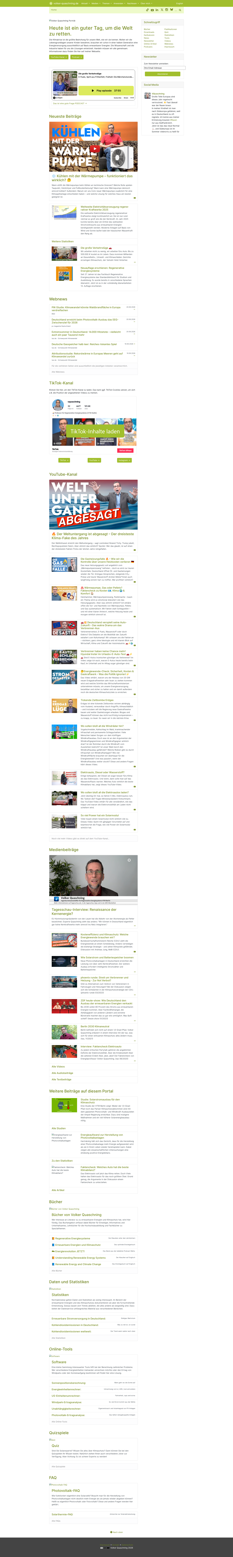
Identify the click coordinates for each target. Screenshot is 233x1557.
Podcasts (148, 46)
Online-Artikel (150, 44)
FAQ (53, 1477)
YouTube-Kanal (63, 474)
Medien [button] (95, 3)
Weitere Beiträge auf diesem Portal (81, 1091)
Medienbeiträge (64, 849)
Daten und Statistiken (69, 1281)
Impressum (169, 46)
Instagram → (124, 460)
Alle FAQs (56, 1521)
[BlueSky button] (171, 10)
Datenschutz (127, 1545)
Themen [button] (106, 3)
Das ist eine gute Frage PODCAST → (70, 103)
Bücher (55, 1201)
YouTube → (94, 460)
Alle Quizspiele (58, 1466)
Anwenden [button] (119, 3)
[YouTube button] (152, 10)
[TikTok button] (147, 10)
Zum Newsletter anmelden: (156, 63)
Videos (167, 41)
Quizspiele (59, 1432)
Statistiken (169, 35)
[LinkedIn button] (157, 10)
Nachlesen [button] (132, 3)
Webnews (58, 299)
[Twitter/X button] (162, 10)
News (146, 38)
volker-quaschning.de (65, 3)
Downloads (149, 32)
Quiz (166, 32)
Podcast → (77, 57)
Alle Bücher (57, 1270)
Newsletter (149, 41)
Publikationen (170, 29)
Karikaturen (149, 35)
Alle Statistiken (58, 1338)
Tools (166, 38)
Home (54, 10)
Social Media (151, 84)
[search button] (180, 10)
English (179, 3)
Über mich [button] (146, 3)
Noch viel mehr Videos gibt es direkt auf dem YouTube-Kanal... (80, 838)
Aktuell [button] (84, 3)
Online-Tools (60, 1349)
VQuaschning (158, 93)
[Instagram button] (166, 10)
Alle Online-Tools (59, 1421)
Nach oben (117, 1532)
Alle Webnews (58, 372)
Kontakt (115, 1545)
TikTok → (64, 460)
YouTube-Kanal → (59, 57)
